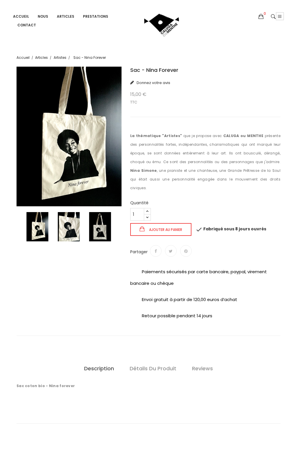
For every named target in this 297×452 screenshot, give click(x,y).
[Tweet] (171, 251)
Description (99, 368)
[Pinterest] (186, 251)
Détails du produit (153, 368)
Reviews (202, 368)
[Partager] (156, 251)
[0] (261, 16)
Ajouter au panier (165, 229)
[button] (261, 17)
